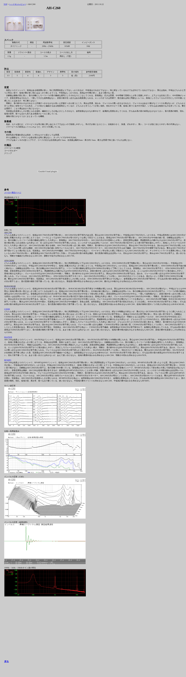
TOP (5, 4)
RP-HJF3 (7, 360)
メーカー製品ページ (12, 192)
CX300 (7, 309)
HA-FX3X (8, 337)
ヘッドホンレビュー (17, 4)
